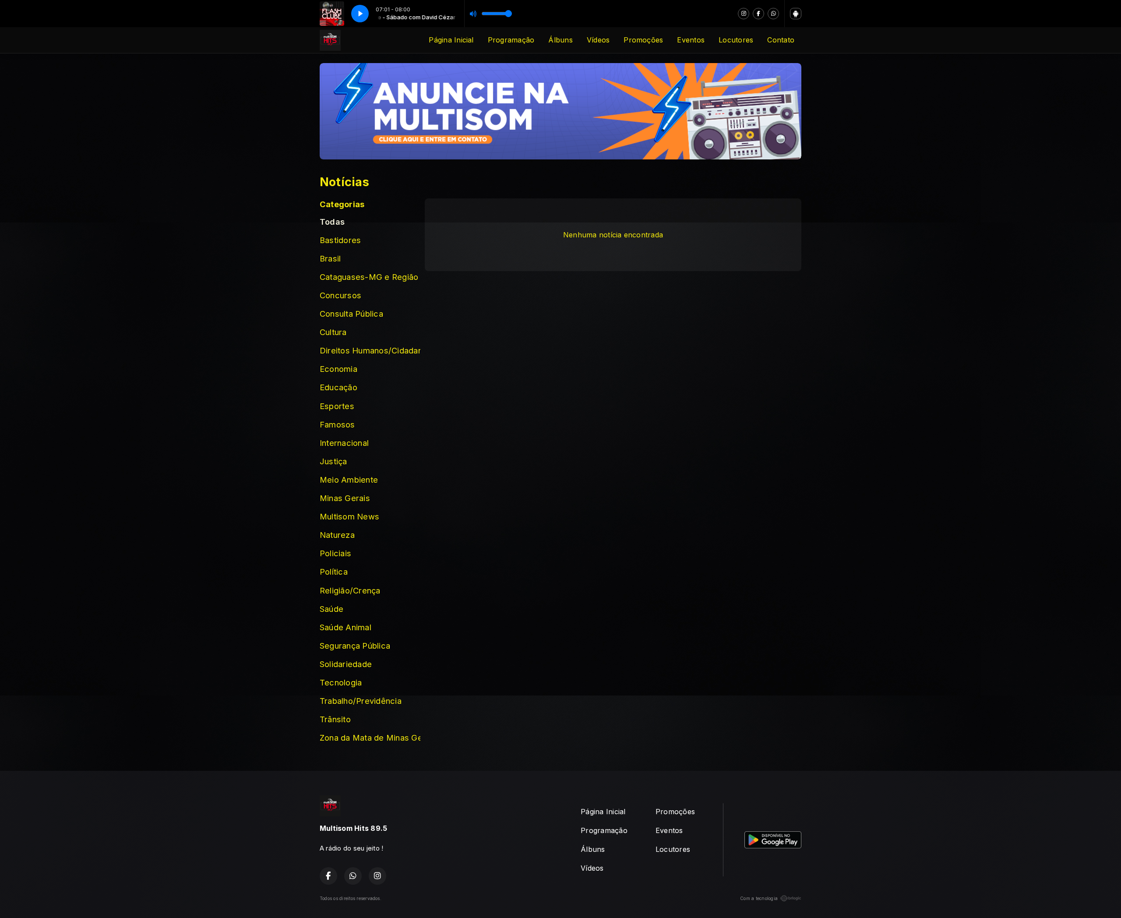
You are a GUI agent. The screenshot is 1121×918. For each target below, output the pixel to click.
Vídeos (598, 39)
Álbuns (560, 39)
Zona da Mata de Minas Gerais (370, 737)
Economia (338, 369)
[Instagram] (743, 13)
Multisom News (349, 516)
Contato (780, 39)
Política (334, 571)
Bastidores (340, 240)
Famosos (337, 424)
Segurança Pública (355, 645)
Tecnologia (341, 682)
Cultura (333, 332)
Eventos (691, 39)
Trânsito (335, 719)
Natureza (337, 535)
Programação (511, 39)
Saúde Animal (345, 627)
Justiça (333, 461)
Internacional (344, 443)
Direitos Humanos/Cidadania (370, 350)
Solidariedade (346, 664)
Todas (332, 221)
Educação (338, 387)
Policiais (335, 553)
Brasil (330, 258)
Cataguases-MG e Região (369, 277)
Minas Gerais (345, 498)
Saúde (331, 609)
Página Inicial (451, 39)
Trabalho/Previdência (361, 701)
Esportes (337, 406)
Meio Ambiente (349, 479)
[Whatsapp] (773, 13)
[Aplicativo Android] (795, 13)
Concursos (340, 295)
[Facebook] (758, 13)
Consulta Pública (351, 313)
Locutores (736, 39)
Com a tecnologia (759, 898)
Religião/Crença (350, 590)
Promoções (643, 39)
